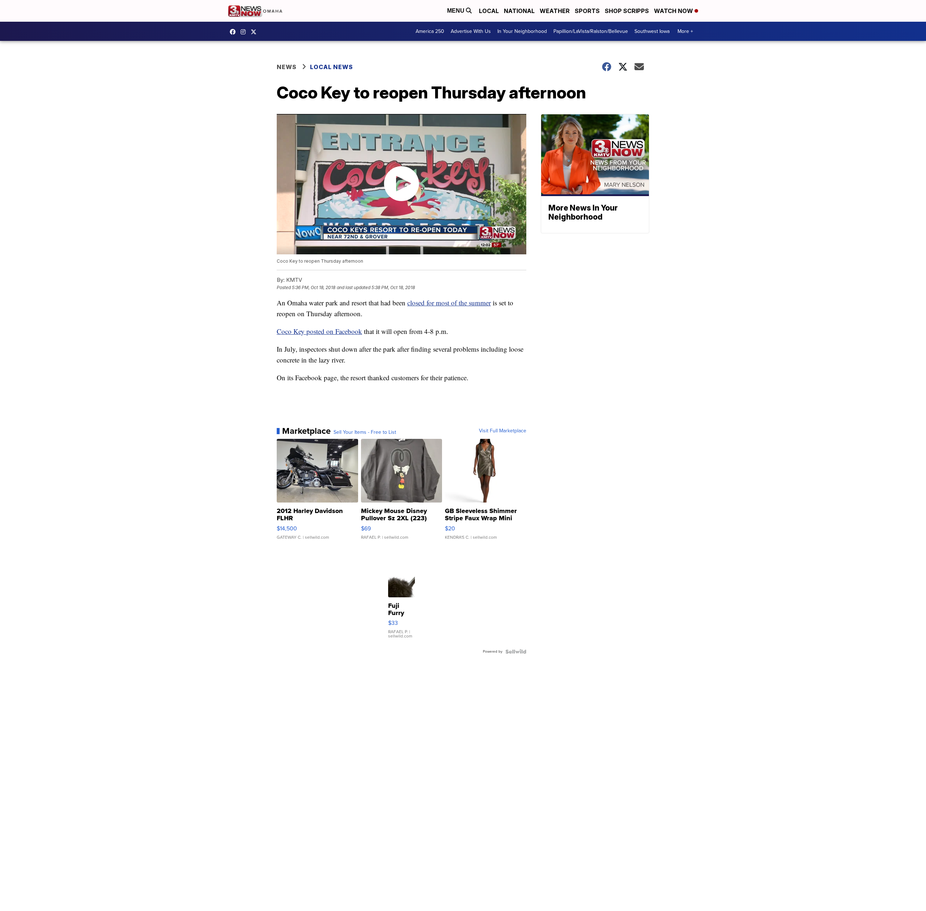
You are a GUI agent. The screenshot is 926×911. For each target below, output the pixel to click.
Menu (456, 11)
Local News (331, 67)
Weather (555, 10)
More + (685, 31)
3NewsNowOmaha (255, 32)
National (519, 10)
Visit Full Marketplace (502, 430)
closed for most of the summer (449, 302)
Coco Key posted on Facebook (319, 331)
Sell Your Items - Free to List (365, 432)
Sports (587, 10)
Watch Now (674, 10)
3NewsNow (234, 32)
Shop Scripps (627, 10)
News (287, 67)
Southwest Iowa (652, 31)
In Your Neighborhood (522, 31)
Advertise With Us (471, 31)
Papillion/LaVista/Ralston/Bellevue (590, 31)
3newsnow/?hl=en (245, 32)
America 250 (430, 31)
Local (489, 10)
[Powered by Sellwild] (515, 651)
